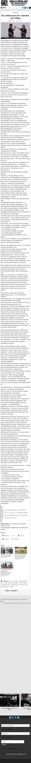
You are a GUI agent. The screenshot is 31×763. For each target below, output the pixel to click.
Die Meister (15, 12)
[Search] (30, 8)
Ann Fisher (12, 20)
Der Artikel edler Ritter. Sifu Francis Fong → (17, 603)
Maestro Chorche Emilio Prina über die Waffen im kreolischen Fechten (20, 556)
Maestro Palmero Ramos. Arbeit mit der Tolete (6, 555)
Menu (4, 7)
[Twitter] (23, 8)
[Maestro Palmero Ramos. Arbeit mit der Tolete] (7, 550)
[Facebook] (25, 8)
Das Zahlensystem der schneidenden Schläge (15, 16)
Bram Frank (11, 581)
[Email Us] (28, 8)
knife (25, 585)
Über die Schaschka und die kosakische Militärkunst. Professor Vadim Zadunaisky (6, 572)
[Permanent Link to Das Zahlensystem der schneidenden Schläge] (15, 30)
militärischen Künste (7, 587)
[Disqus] (15, 628)
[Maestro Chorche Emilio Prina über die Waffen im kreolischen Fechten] (21, 550)
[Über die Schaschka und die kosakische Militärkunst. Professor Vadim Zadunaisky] (7, 565)
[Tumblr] (15, 717)
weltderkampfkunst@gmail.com (16, 754)
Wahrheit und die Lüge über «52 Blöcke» (9, 708)
